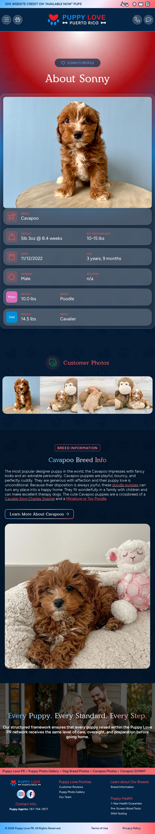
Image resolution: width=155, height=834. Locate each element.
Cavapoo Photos (105, 771)
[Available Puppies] (18, 20)
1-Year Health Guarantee (126, 803)
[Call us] (137, 20)
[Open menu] (6, 20)
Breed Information (122, 787)
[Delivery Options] (125, 4)
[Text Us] (148, 20)
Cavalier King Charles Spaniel (30, 498)
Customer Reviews (71, 787)
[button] (134, 4)
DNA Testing (119, 813)
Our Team (65, 797)
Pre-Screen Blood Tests (126, 808)
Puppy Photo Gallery (43, 771)
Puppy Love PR (13, 771)
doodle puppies (125, 485)
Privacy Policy (132, 828)
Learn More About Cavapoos (37, 514)
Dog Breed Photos (76, 771)
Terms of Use (99, 828)
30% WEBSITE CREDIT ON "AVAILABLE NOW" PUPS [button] (43, 4)
